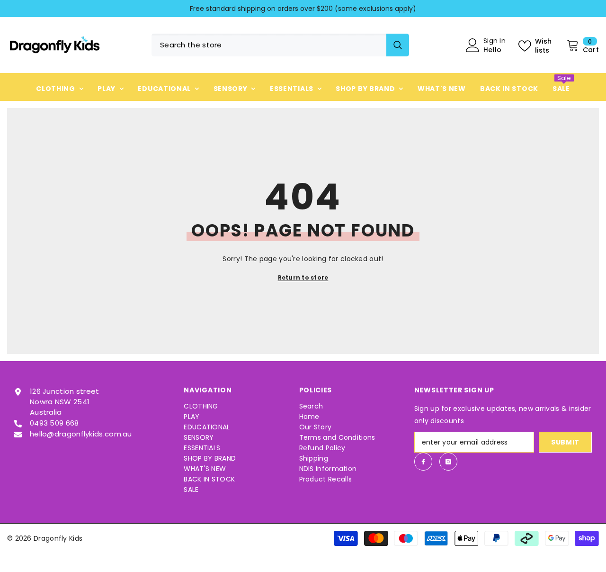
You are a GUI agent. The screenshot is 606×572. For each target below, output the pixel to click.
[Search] (280, 45)
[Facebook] (423, 462)
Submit (565, 442)
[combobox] (269, 45)
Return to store (303, 277)
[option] (303, 8)
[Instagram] (448, 462)
